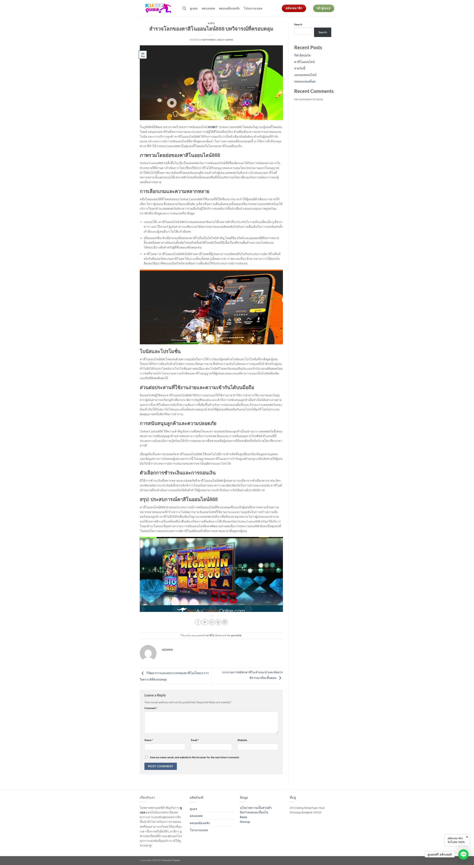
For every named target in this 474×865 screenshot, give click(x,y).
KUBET (213, 127)
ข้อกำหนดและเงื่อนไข (254, 812)
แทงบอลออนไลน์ (305, 74)
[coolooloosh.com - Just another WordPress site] (158, 8)
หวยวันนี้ (299, 68)
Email (195, 740)
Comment (150, 708)
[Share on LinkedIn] (225, 622)
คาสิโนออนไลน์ (304, 61)
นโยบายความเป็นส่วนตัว (256, 807)
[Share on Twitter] (205, 622)
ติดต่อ (243, 817)
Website (242, 740)
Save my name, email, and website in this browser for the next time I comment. (194, 757)
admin (229, 39)
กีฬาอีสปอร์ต (302, 55)
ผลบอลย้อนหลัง (229, 8)
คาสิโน (211, 23)
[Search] (184, 8)
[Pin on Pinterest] (218, 622)
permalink (236, 635)
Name (148, 740)
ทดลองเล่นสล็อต (305, 81)
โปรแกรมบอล (253, 8)
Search (298, 24)
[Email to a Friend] (211, 622)
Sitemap (245, 821)
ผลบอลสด (208, 8)
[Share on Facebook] (198, 622)
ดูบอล (194, 8)
